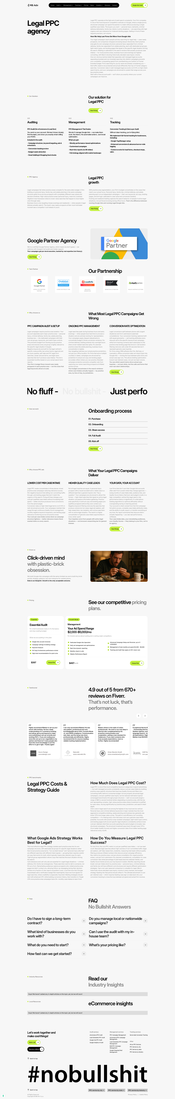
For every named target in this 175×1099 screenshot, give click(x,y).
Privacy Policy (132, 1094)
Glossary (107, 5)
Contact (114, 5)
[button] (59, 5)
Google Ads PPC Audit (96, 1040)
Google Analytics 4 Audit (96, 1042)
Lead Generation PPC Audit (97, 1037)
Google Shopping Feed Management (116, 1051)
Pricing (86, 5)
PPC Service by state (135, 1049)
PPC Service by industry (136, 1052)
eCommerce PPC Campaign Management (117, 1038)
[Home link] (32, 5)
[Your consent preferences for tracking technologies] (3, 1096)
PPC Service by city (135, 1047)
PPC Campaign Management (118, 1035)
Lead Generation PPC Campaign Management (119, 1042)
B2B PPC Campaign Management (115, 1047)
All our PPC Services (135, 1044)
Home (52, 5)
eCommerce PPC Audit (96, 1035)
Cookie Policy (143, 1094)
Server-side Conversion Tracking (139, 1035)
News (92, 5)
